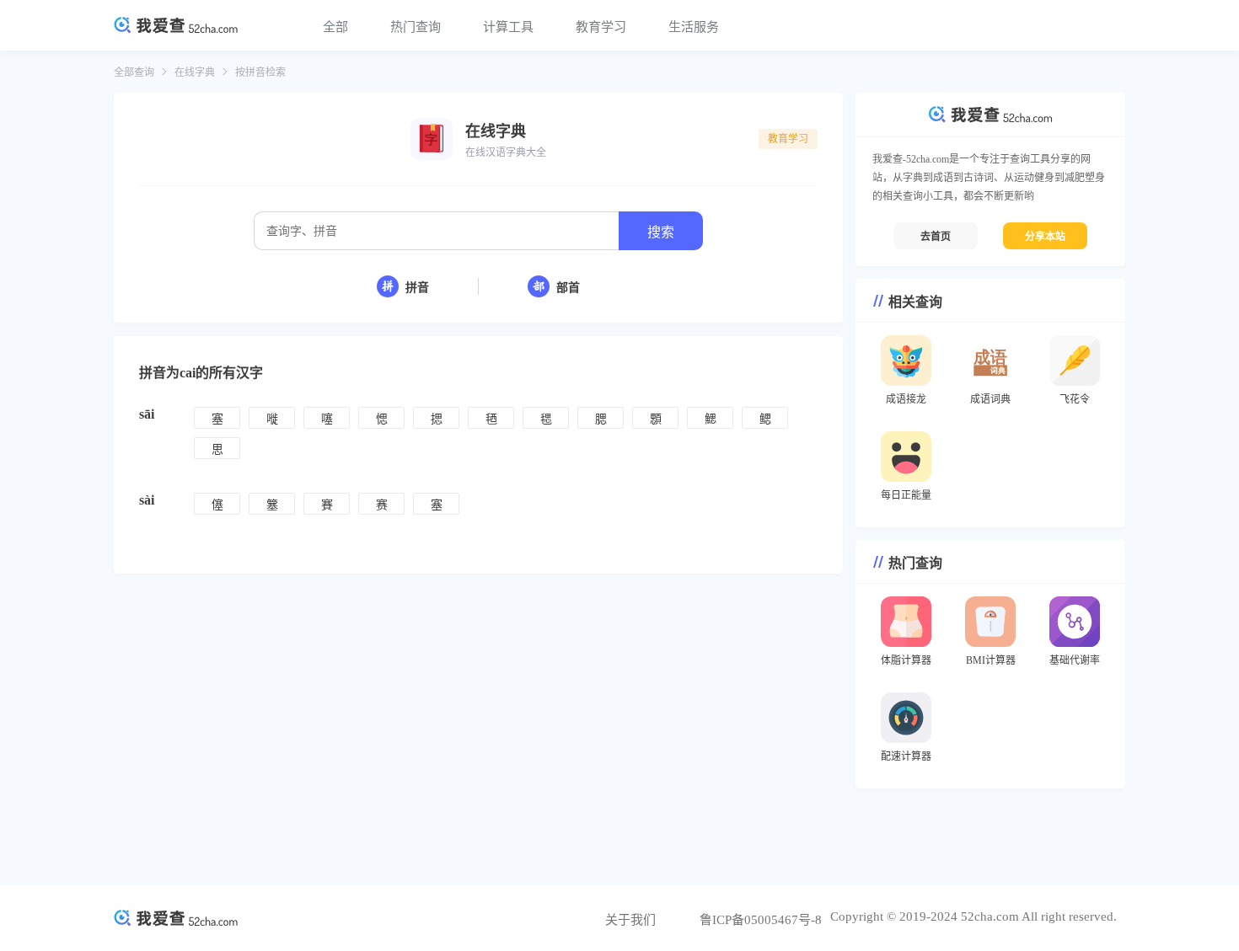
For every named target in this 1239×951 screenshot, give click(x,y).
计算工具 (508, 27)
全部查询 (134, 72)
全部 (335, 27)
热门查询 (415, 27)
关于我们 (630, 920)
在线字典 (194, 72)
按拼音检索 (260, 72)
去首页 (935, 237)
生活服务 (693, 27)
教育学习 (601, 27)
